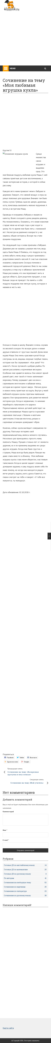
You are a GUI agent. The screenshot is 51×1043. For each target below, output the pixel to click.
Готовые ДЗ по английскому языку (25, 865)
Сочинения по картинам (25, 887)
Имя (5, 830)
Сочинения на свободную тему (25, 882)
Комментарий (8, 812)
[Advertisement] (25, 37)
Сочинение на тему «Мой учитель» (27, 781)
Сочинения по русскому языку (25, 895)
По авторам (25, 878)
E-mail (6, 840)
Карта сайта (8, 1028)
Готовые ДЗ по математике (25, 869)
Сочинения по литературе (25, 891)
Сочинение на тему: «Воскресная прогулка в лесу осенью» (23, 772)
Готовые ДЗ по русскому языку (25, 874)
